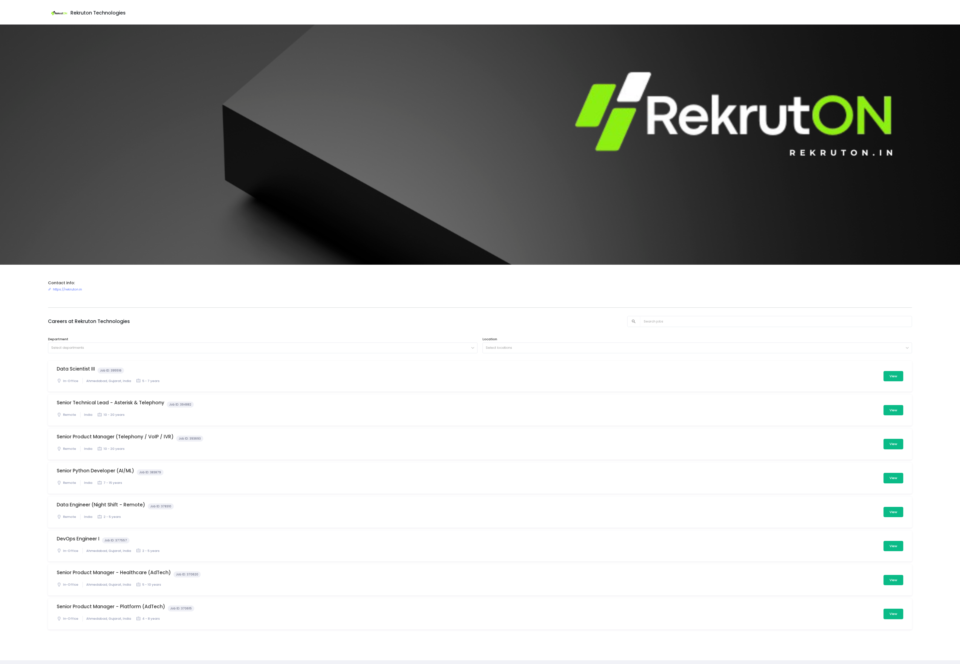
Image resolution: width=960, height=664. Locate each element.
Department (58, 339)
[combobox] (51, 347)
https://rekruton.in (67, 289)
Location (489, 339)
